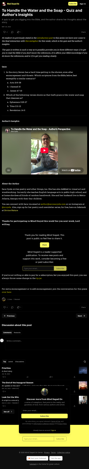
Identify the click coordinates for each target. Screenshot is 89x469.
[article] (44, 372)
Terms (53, 452)
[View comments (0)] (12, 32)
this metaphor (31, 41)
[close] (67, 389)
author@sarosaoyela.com (53, 204)
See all (6, 411)
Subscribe (72, 4)
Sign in (83, 4)
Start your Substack (38, 458)
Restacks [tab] (17, 332)
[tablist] (12, 332)
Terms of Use (55, 421)
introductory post (45, 37)
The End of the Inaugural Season (17, 382)
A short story (7, 371)
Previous (10, 316)
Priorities (6, 368)
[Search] (85, 361)
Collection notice (63, 452)
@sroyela (6, 207)
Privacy (47, 452)
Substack (33, 464)
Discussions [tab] (19, 362)
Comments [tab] (7, 332)
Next (80, 316)
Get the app (56, 458)
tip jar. (39, 278)
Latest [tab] (10, 362)
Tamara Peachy (18, 403)
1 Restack (16, 299)
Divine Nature (11, 210)
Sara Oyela (16, 388)
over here (6, 292)
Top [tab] (4, 362)
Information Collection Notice (44, 424)
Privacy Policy (62, 424)
